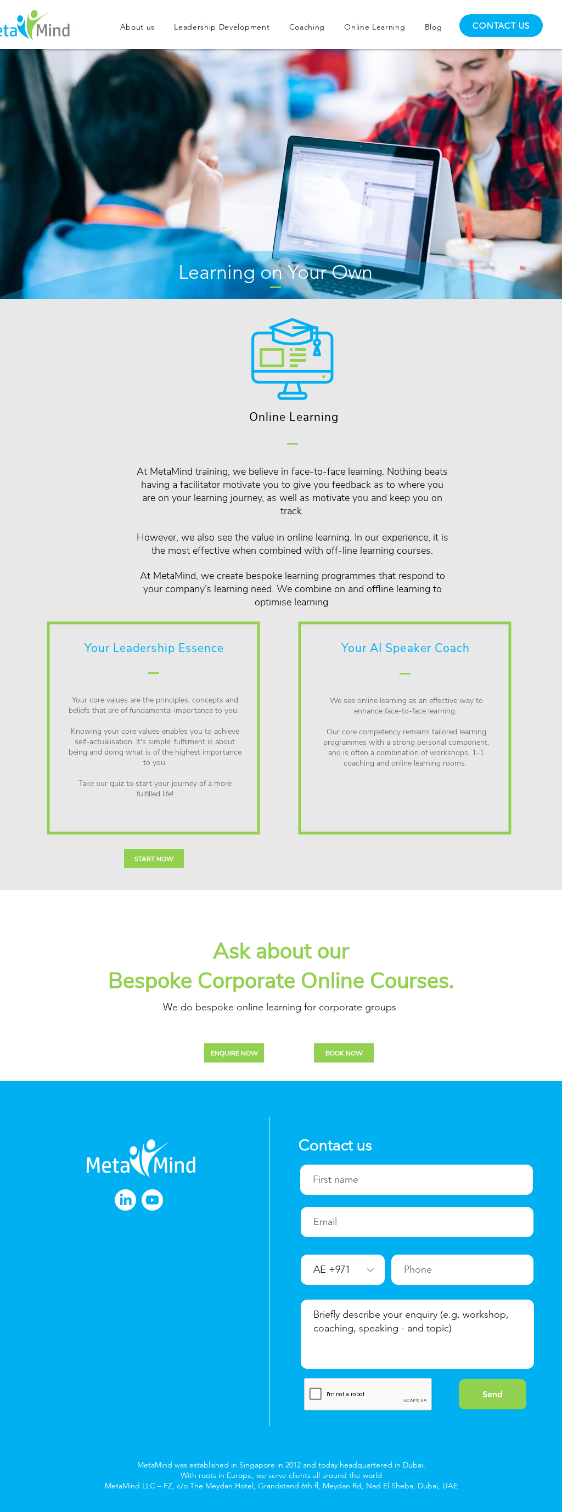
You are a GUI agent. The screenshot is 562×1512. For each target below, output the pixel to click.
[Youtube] (152, 1200)
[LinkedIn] (125, 1200)
